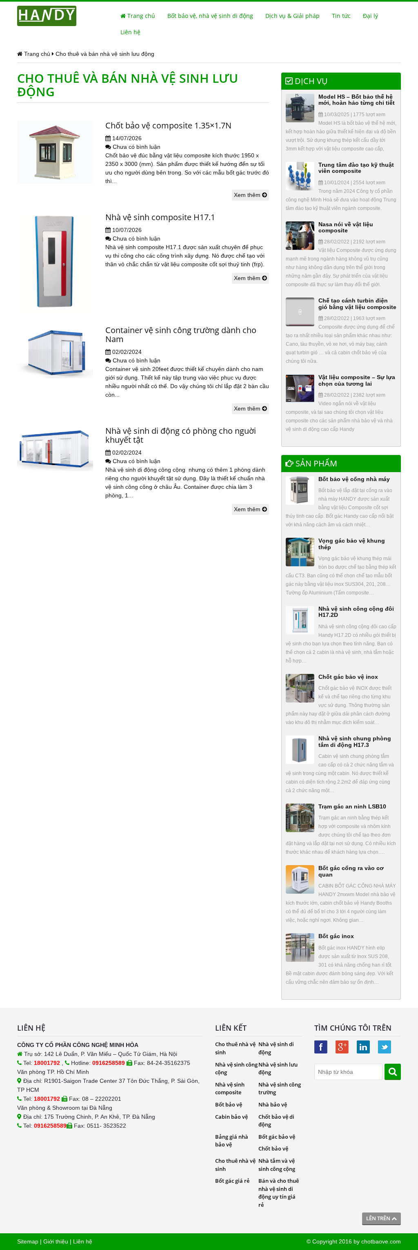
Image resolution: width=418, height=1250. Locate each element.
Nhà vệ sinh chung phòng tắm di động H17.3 (354, 741)
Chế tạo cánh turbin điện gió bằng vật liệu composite (357, 303)
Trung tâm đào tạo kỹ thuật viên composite (356, 167)
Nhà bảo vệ (272, 1104)
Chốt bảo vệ (273, 1148)
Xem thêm (248, 195)
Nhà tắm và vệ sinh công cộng (276, 1165)
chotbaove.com (381, 1241)
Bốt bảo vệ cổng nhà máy (354, 479)
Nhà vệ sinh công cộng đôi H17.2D (356, 611)
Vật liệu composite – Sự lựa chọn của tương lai (356, 380)
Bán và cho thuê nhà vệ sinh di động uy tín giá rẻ (278, 1192)
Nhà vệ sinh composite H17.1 (160, 217)
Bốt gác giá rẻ (232, 1180)
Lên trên (378, 1218)
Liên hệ (130, 32)
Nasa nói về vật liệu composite (345, 227)
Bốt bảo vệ (228, 1104)
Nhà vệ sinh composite (230, 1088)
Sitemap (27, 1241)
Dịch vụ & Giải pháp (292, 16)
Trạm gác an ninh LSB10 (352, 806)
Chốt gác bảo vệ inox (348, 677)
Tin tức (341, 16)
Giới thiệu (55, 1241)
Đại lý (370, 16)
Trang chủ (140, 16)
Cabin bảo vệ (231, 1116)
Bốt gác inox (336, 936)
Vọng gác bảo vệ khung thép (351, 543)
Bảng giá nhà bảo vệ (231, 1140)
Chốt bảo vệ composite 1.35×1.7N (168, 125)
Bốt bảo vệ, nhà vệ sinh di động (210, 16)
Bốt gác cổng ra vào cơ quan (351, 871)
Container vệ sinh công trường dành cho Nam (180, 335)
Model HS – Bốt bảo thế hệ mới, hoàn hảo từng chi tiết (356, 99)
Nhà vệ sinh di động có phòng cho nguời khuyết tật (180, 435)
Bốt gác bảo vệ (276, 1136)
